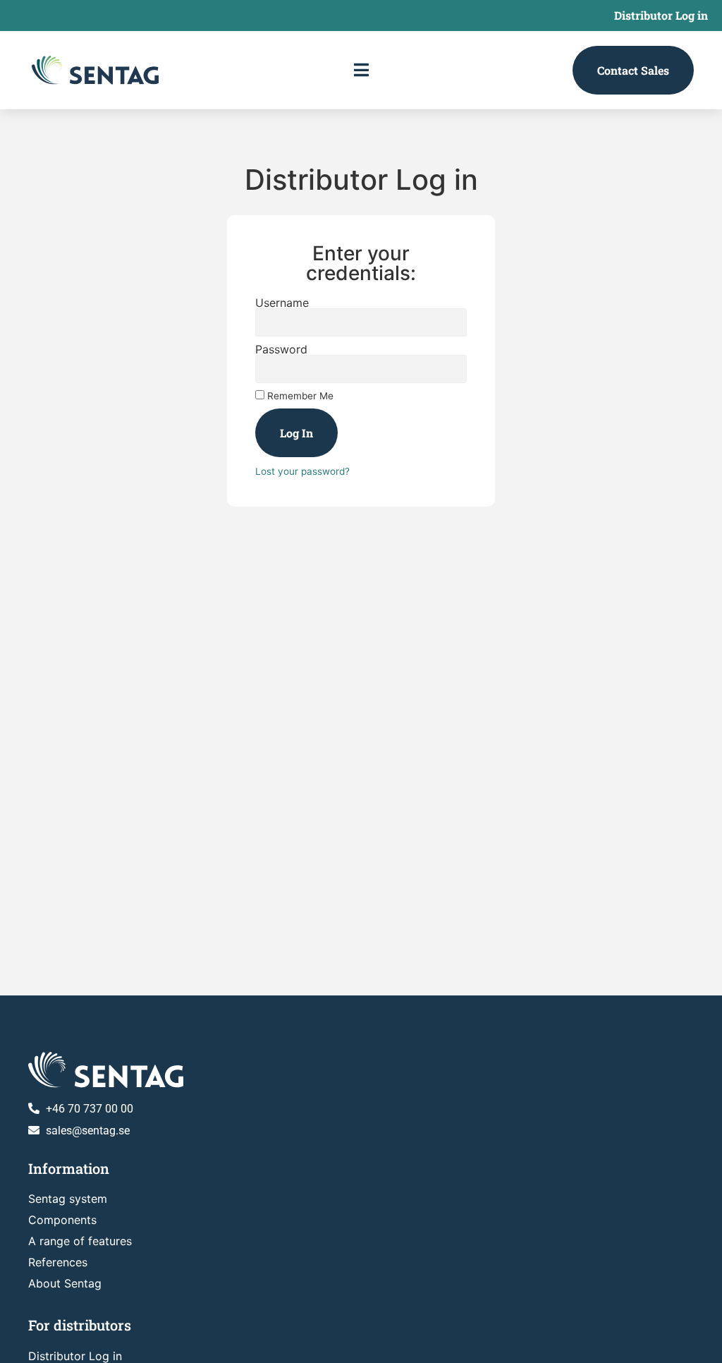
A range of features (80, 1241)
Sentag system (67, 1199)
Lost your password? (302, 471)
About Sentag (65, 1283)
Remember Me (299, 395)
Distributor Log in (661, 15)
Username (282, 302)
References (57, 1262)
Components (62, 1220)
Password (281, 349)
